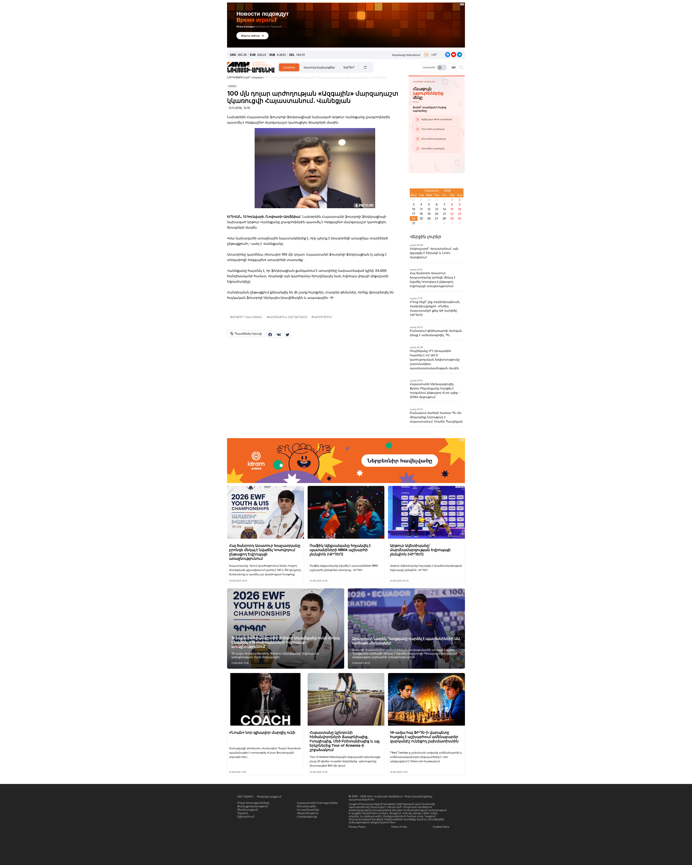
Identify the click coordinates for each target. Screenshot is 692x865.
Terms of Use (399, 826)
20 (436, 214)
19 (429, 214)
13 (436, 209)
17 (413, 214)
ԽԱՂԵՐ (349, 67)
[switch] (442, 67)
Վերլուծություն (307, 813)
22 (452, 214)
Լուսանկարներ (308, 809)
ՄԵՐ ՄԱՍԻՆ (245, 796)
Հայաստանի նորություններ (317, 802)
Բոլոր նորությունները (253, 802)
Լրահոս (289, 67)
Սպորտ (232, 86)
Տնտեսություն (247, 809)
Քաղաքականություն (252, 806)
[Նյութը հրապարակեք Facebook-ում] (270, 334)
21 (444, 214)
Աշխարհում (245, 816)
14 (444, 209)
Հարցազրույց (307, 816)
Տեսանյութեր (306, 806)
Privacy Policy (357, 826)
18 (421, 214)
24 (413, 218)
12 (428, 209)
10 (413, 209)
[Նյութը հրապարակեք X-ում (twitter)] (287, 334)
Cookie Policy (441, 826)
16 (459, 209)
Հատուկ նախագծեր (319, 67)
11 (421, 209)
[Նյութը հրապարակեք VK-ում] (279, 334)
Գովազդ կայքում (269, 796)
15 (452, 209)
